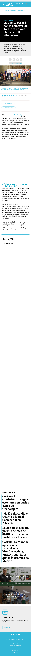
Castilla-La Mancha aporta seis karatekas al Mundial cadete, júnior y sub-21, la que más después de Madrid (15, 551)
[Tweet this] (17, 59)
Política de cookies (15, 648)
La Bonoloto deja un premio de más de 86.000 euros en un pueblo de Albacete (15, 532)
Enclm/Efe (14, 95)
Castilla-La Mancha (15, 10)
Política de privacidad (15, 645)
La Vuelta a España (8, 104)
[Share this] (14, 59)
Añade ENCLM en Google (16, 63)
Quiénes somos (15, 650)
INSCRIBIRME (7, 627)
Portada (7, 10)
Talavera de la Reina (8, 107)
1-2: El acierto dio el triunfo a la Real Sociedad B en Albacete (15, 518)
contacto (15, 652)
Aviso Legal (15, 643)
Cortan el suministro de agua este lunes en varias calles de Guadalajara (15, 502)
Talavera (23, 10)
